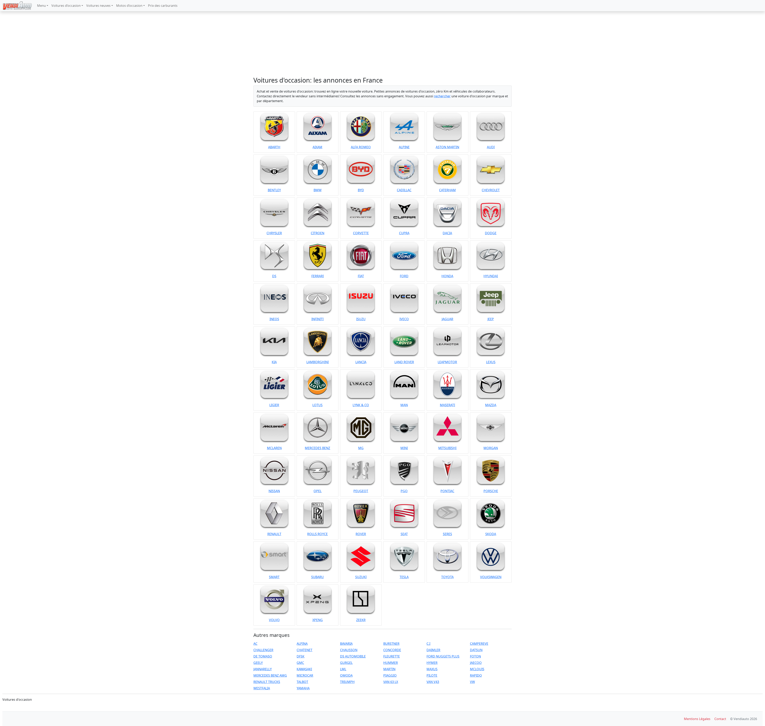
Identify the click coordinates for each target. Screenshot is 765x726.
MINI (404, 448)
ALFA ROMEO (361, 147)
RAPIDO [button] (476, 675)
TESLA (404, 577)
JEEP (490, 319)
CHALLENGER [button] (263, 650)
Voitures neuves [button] (98, 5)
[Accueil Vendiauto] (17, 5)
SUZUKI (361, 577)
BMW (318, 190)
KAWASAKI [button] (304, 669)
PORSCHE (491, 491)
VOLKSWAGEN (490, 577)
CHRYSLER (274, 233)
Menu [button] (41, 5)
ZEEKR (361, 620)
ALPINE (404, 147)
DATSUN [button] (476, 650)
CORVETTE (361, 233)
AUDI (491, 147)
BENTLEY (274, 190)
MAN (404, 405)
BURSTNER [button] (391, 643)
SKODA (490, 534)
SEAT (404, 534)
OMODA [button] (346, 675)
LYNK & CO (361, 405)
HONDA (447, 276)
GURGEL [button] (346, 663)
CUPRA (404, 233)
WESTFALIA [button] (261, 688)
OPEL (318, 491)
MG (361, 448)
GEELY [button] (258, 663)
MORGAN (491, 448)
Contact (720, 719)
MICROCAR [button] (305, 675)
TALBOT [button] (302, 682)
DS (274, 276)
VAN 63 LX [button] (390, 682)
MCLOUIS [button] (477, 669)
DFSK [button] (300, 656)
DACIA (447, 233)
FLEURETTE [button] (391, 656)
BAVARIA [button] (346, 643)
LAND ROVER (404, 362)
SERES (447, 534)
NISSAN (274, 491)
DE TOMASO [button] (262, 656)
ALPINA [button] (302, 643)
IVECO (404, 319)
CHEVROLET (491, 190)
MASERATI (447, 405)
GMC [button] (300, 663)
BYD (361, 190)
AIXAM (317, 147)
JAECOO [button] (476, 663)
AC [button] (255, 643)
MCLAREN (274, 448)
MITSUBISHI (447, 448)
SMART (274, 577)
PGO (404, 491)
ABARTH (274, 147)
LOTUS (317, 405)
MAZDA (490, 405)
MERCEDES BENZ (317, 448)
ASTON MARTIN (447, 147)
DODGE (490, 233)
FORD (404, 276)
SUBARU (317, 577)
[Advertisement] (382, 44)
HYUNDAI (491, 276)
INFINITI (317, 319)
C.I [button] (428, 643)
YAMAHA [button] (303, 688)
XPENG (317, 620)
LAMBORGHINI (317, 362)
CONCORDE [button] (392, 650)
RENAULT (274, 534)
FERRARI (317, 276)
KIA (274, 362)
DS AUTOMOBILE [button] (353, 656)
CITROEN (317, 233)
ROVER (361, 534)
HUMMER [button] (390, 663)
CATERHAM (447, 190)
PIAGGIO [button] (390, 675)
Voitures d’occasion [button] (66, 5)
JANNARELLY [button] (262, 669)
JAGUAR (447, 319)
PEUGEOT (360, 491)
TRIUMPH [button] (347, 682)
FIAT (361, 276)
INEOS (274, 319)
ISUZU (361, 319)
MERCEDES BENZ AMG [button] (270, 675)
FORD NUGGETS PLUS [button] (443, 656)
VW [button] (472, 682)
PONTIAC (447, 491)
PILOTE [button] (432, 675)
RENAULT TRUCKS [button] (266, 682)
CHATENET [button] (304, 650)
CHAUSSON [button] (348, 650)
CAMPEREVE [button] (479, 643)
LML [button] (343, 669)
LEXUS (490, 362)
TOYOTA (447, 577)
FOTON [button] (475, 656)
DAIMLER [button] (433, 650)
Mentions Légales (697, 719)
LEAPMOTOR (447, 362)
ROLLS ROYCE (317, 534)
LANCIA (360, 362)
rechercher (442, 96)
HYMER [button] (432, 663)
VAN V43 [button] (433, 682)
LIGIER (274, 405)
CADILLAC (404, 190)
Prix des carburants (163, 5)
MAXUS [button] (432, 669)
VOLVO (274, 620)
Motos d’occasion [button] (129, 5)
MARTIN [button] (389, 669)
